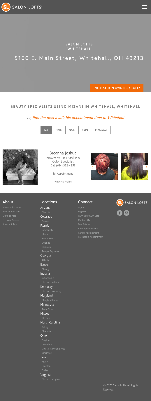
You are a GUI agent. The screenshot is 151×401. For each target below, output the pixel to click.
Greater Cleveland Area (53, 348)
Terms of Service (11, 220)
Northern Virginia (51, 379)
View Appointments (88, 228)
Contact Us (84, 220)
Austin (45, 361)
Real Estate (83, 224)
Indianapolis (48, 278)
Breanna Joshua (63, 153)
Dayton (46, 340)
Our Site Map (9, 215)
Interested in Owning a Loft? (117, 88)
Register (82, 211)
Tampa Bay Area (50, 251)
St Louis (46, 318)
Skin (85, 130)
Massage (101, 130)
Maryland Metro (50, 300)
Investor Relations (11, 211)
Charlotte (46, 331)
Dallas (45, 370)
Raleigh (45, 327)
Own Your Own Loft (88, 215)
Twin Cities (47, 309)
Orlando (46, 242)
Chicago (46, 269)
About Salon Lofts (12, 207)
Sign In (81, 207)
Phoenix (46, 212)
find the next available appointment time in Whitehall (78, 117)
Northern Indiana (50, 282)
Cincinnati (47, 353)
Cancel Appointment (88, 232)
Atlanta (46, 260)
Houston (46, 366)
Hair (59, 130)
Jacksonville (47, 230)
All (46, 130)
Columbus (47, 344)
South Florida (48, 238)
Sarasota (46, 247)
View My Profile (63, 181)
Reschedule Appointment (90, 236)
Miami (45, 234)
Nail (72, 130)
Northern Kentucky (51, 291)
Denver (45, 221)
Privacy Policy (10, 224)
